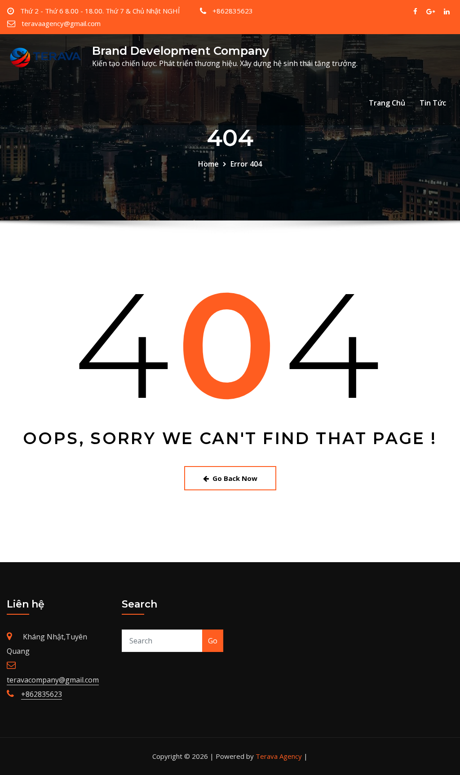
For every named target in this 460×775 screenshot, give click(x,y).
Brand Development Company (180, 50)
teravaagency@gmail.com (61, 23)
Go (212, 641)
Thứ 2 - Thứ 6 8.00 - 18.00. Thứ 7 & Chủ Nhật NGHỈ (100, 10)
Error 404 (246, 164)
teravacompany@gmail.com (53, 680)
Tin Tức (433, 103)
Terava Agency (279, 756)
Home (208, 164)
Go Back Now (234, 478)
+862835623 (232, 10)
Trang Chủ (387, 103)
